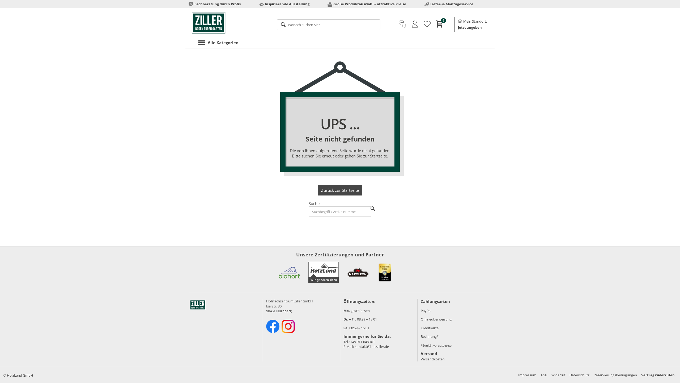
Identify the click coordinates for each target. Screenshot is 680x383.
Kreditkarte (430, 328)
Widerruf (558, 375)
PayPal (426, 310)
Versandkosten (433, 359)
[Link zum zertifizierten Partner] (289, 272)
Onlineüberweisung (436, 319)
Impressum (527, 375)
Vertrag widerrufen (658, 375)
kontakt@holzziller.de (372, 346)
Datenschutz (579, 375)
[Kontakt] (402, 24)
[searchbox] (328, 25)
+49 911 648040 (362, 341)
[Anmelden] (415, 24)
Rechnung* (430, 336)
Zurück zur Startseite (340, 190)
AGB (544, 375)
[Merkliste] (427, 24)
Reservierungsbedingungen (615, 375)
